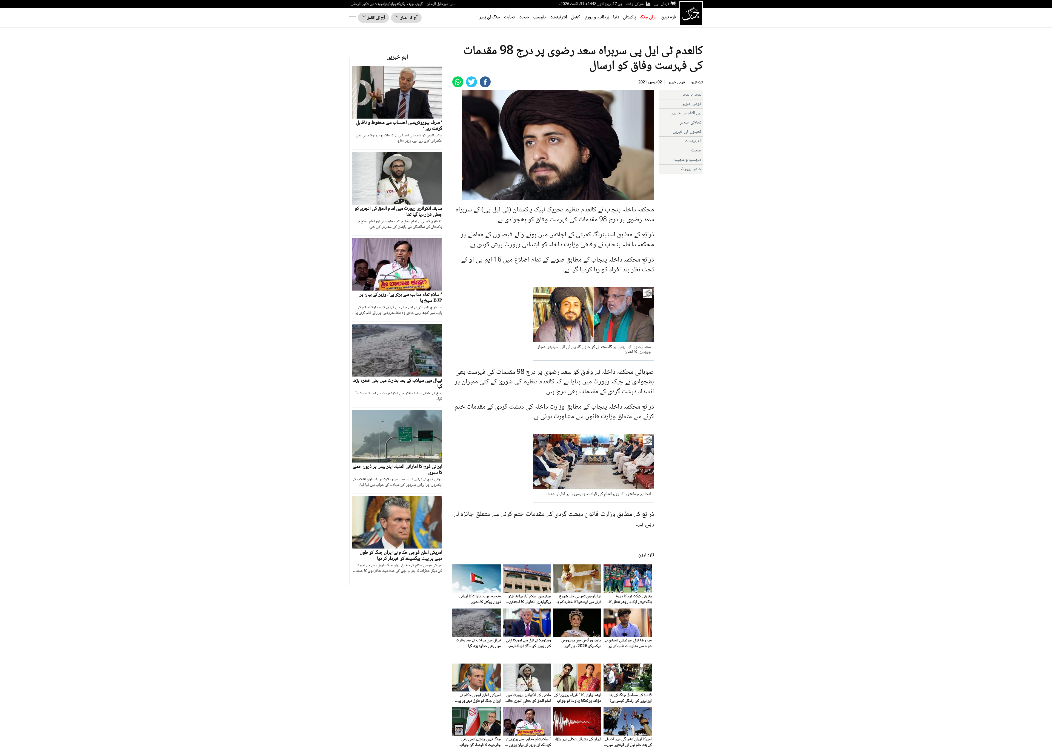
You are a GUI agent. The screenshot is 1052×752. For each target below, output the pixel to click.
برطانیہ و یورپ (596, 17)
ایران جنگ (649, 17)
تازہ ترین (668, 17)
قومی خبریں (676, 82)
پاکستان (629, 17)
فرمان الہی (661, 4)
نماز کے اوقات (635, 4)
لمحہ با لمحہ (691, 94)
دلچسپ (539, 17)
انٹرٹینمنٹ (558, 17)
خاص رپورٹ (691, 169)
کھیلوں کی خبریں (687, 132)
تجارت (509, 17)
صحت (524, 17)
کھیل (575, 17)
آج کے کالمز (375, 18)
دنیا (616, 17)
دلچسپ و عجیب (687, 159)
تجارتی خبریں (690, 122)
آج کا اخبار (408, 18)
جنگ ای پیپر (489, 17)
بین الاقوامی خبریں (686, 113)
